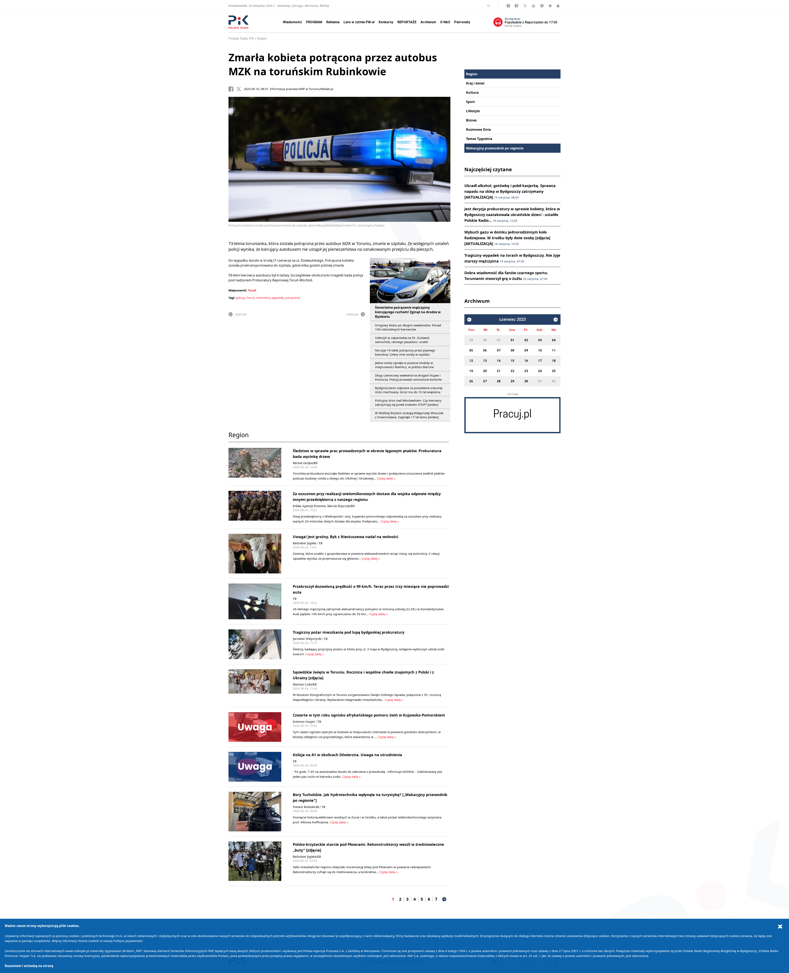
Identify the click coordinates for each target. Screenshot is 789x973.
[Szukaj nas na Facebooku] (516, 5)
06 (485, 350)
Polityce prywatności (128, 941)
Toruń (252, 290)
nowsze (352, 314)
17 (540, 361)
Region (262, 38)
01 (512, 340)
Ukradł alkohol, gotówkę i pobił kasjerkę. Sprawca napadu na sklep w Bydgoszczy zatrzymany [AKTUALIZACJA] (510, 191)
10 (540, 350)
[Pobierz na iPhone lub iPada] (558, 5)
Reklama (332, 22)
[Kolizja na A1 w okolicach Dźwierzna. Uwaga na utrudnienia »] (254, 767)
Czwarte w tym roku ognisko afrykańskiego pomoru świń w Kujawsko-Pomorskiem (369, 715)
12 (471, 361)
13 (485, 361)
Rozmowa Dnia (478, 129)
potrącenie (292, 298)
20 (485, 371)
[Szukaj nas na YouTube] (533, 5)
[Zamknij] (780, 926)
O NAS (445, 22)
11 (554, 350)
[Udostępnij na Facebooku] (232, 89)
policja (240, 298)
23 (526, 371)
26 (471, 381)
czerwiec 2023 (512, 319)
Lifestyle (473, 111)
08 (512, 350)
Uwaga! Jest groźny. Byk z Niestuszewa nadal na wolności (345, 536)
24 (540, 371)
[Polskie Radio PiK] (238, 22)
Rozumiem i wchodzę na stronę (29, 966)
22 (512, 371)
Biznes (471, 120)
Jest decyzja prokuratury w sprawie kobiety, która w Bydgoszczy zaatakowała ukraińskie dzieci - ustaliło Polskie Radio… (512, 214)
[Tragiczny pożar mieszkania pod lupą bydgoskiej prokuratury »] (254, 644)
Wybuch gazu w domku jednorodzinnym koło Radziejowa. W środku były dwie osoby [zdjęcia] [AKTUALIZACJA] (507, 238)
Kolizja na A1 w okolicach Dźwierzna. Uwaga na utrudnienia (347, 754)
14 (499, 361)
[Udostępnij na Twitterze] (240, 89)
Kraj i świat (475, 83)
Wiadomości (292, 22)
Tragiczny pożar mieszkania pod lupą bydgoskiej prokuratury (348, 632)
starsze (240, 314)
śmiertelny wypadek (270, 298)
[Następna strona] (444, 899)
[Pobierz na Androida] (550, 5)
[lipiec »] (556, 320)
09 (526, 350)
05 (471, 350)
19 (471, 371)
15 (512, 361)
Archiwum (428, 22)
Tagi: (232, 298)
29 (471, 340)
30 (485, 340)
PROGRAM (314, 22)
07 (499, 350)
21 (499, 371)
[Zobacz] (512, 415)
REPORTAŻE (406, 22)
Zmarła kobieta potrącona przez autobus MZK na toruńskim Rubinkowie (332, 64)
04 (554, 340)
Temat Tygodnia (479, 138)
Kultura (472, 92)
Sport (470, 101)
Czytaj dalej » (386, 478)
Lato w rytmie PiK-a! (359, 22)
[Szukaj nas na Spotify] (542, 5)
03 (540, 340)
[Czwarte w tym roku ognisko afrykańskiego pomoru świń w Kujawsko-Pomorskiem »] (254, 727)
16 (526, 361)
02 (526, 340)
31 (499, 340)
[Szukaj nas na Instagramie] (508, 5)
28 (499, 381)
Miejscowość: (237, 290)
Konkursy (386, 22)
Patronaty (462, 22)
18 (554, 361)
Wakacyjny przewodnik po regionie (494, 148)
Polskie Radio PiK (241, 38)
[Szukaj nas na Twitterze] (525, 5)
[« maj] (469, 320)
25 (554, 371)
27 (485, 381)
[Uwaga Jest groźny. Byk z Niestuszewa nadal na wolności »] (254, 553)
